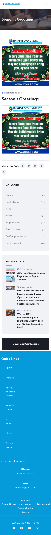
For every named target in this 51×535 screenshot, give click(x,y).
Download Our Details (26, 343)
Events (9, 195)
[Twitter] (13, 528)
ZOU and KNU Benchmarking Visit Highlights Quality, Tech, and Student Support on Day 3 (30, 321)
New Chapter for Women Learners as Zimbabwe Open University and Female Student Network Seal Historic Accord (30, 297)
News (8, 208)
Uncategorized (13, 243)
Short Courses (13, 229)
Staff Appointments (16, 236)
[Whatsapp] (37, 528)
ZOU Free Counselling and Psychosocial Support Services (31, 276)
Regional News (13, 222)
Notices (9, 215)
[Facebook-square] (21, 528)
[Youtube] (29, 528)
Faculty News (12, 202)
